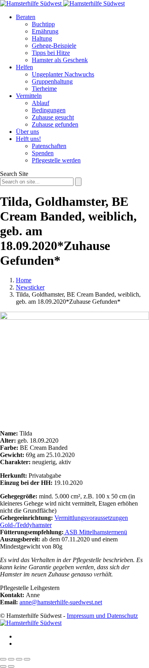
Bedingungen (49, 110)
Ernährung (45, 31)
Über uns (27, 131)
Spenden (43, 153)
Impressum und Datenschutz (102, 615)
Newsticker (30, 287)
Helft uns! (28, 138)
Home (23, 280)
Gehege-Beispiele (54, 45)
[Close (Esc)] (3, 659)
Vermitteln (29, 95)
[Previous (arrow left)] (3, 666)
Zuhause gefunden (55, 124)
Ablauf (40, 103)
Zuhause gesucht (53, 117)
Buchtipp (43, 24)
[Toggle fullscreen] (19, 659)
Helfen (24, 67)
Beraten (25, 17)
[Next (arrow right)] (11, 666)
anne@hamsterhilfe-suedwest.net (60, 602)
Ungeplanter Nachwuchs (63, 74)
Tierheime (44, 88)
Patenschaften (49, 146)
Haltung (42, 38)
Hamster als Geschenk (60, 60)
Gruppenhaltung (52, 81)
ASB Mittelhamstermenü (95, 532)
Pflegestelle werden (56, 160)
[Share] (11, 659)
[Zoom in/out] (27, 659)
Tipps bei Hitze (51, 52)
